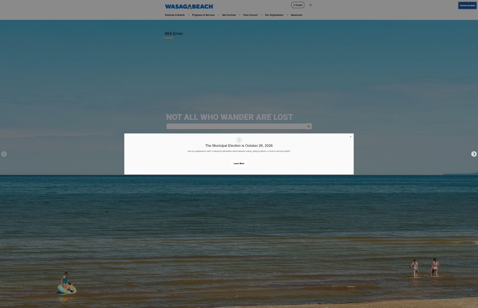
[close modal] (351, 136)
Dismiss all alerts (467, 5)
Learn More (239, 163)
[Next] (474, 154)
